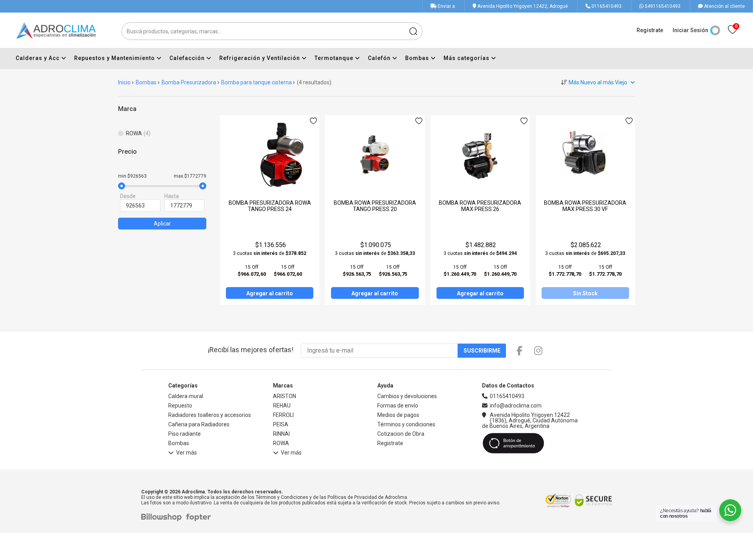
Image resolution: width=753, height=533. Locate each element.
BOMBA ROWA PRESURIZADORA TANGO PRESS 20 (375, 206)
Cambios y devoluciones (407, 396)
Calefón (380, 58)
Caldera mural (185, 396)
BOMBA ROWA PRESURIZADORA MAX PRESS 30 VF (585, 206)
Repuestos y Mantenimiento (115, 58)
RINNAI (281, 434)
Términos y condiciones (406, 424)
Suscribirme (482, 350)
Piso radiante (184, 434)
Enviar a (446, 6)
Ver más (186, 453)
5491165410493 (662, 6)
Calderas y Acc (38, 58)
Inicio (124, 82)
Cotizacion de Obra (400, 434)
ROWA (281, 443)
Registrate (650, 30)
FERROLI (283, 415)
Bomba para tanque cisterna (256, 82)
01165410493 (606, 6)
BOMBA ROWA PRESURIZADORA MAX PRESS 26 (480, 206)
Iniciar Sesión (690, 30)
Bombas (418, 58)
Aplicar (162, 223)
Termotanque (335, 58)
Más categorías (467, 58)
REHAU (282, 405)
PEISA (280, 424)
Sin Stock (585, 293)
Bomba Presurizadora (189, 82)
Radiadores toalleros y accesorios (209, 415)
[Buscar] (413, 31)
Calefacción (187, 58)
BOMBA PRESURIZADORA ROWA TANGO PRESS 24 (270, 206)
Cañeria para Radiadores (198, 424)
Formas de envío (397, 405)
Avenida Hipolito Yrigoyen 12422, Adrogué (522, 6)
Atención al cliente (724, 6)
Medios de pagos (398, 415)
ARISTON (284, 396)
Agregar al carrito (269, 293)
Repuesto (180, 405)
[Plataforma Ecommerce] (163, 517)
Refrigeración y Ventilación (260, 58)
